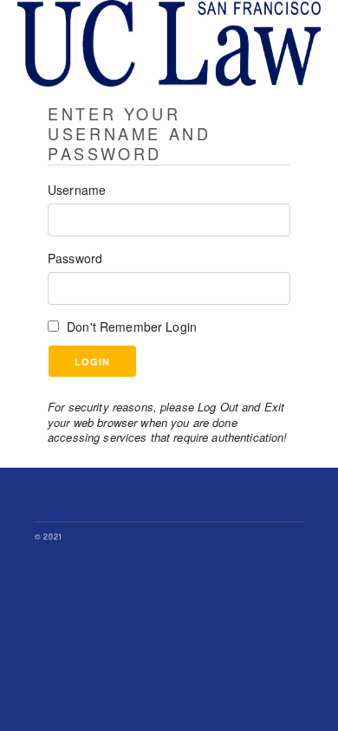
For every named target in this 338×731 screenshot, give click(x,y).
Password (75, 258)
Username (77, 189)
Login (92, 361)
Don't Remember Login (132, 326)
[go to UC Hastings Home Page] (169, 91)
